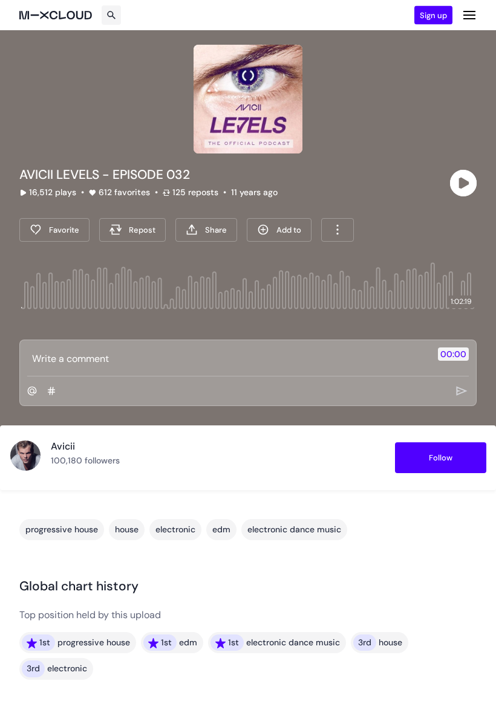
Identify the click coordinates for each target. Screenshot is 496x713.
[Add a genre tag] (51, 391)
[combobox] (337, 230)
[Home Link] (55, 15)
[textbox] (227, 358)
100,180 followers (85, 460)
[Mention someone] (32, 391)
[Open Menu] (469, 15)
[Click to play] (463, 183)
